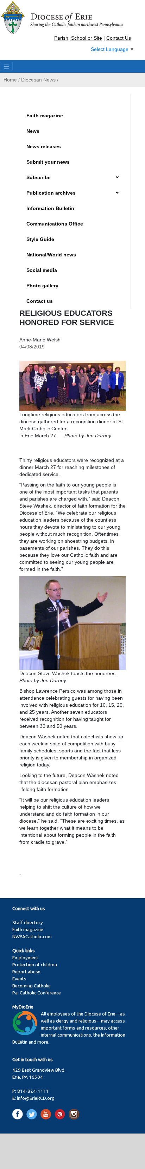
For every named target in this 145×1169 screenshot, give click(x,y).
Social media (41, 270)
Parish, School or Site (78, 38)
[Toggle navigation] (6, 66)
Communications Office (54, 224)
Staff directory (27, 922)
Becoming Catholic (31, 985)
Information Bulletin (50, 208)
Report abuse (26, 971)
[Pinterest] (61, 1113)
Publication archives (51, 193)
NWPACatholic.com (32, 936)
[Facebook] (18, 1113)
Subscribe (38, 177)
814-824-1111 (33, 1091)
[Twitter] (32, 1113)
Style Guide (40, 239)
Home (10, 80)
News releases (43, 146)
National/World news (51, 254)
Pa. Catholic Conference (36, 992)
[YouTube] (46, 1113)
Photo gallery (42, 285)
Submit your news (48, 162)
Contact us (39, 301)
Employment (25, 957)
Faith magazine (44, 115)
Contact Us (118, 38)
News (32, 131)
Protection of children (34, 964)
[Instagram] (74, 1113)
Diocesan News (38, 80)
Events (19, 978)
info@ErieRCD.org (36, 1098)
